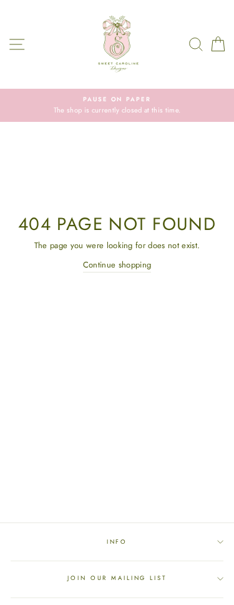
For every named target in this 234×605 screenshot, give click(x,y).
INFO (117, 542)
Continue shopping (117, 265)
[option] (117, 105)
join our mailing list (116, 578)
